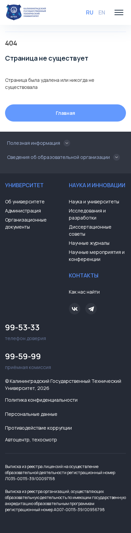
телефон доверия (25, 331)
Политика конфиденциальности (41, 400)
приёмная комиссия (28, 360)
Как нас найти (84, 292)
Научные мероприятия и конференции (97, 255)
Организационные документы (26, 223)
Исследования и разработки (87, 214)
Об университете (25, 201)
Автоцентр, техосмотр (31, 439)
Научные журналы (89, 243)
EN (101, 12)
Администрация (23, 210)
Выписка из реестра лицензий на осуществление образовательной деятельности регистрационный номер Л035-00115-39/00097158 (60, 472)
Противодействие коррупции (38, 428)
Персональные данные (31, 414)
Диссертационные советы (90, 230)
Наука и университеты (94, 201)
